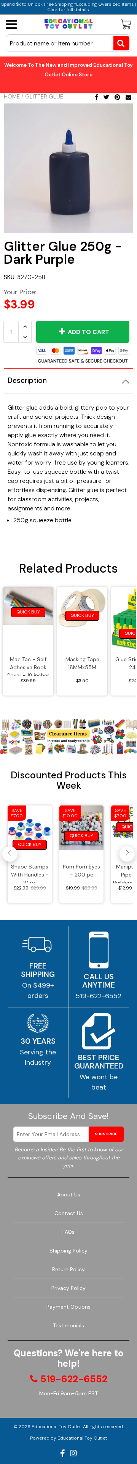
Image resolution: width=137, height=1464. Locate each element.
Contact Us (68, 1213)
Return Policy (68, 1269)
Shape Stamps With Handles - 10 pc (30, 873)
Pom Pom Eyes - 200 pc (81, 870)
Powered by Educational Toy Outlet (68, 1438)
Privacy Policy (68, 1288)
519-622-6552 (98, 996)
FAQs (68, 1231)
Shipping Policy (68, 1250)
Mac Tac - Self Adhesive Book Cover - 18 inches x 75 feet (28, 666)
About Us (68, 1194)
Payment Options (68, 1306)
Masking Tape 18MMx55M (82, 663)
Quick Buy (28, 612)
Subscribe (106, 1133)
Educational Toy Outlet (56, 1427)
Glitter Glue (44, 96)
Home (12, 96)
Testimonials (68, 1325)
